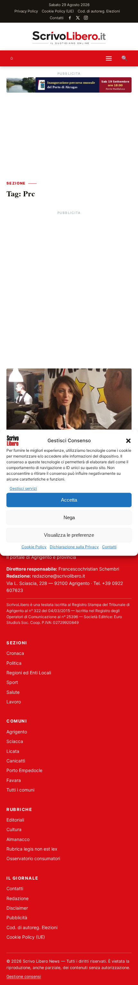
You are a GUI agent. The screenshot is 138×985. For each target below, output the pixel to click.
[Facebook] (69, 17)
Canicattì (15, 760)
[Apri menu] (108, 58)
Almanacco (18, 839)
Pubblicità (16, 917)
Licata (12, 751)
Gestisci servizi (23, 488)
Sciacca (14, 741)
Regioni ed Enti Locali (28, 672)
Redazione (17, 898)
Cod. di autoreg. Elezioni (99, 11)
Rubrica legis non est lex (31, 849)
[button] (128, 440)
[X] (77, 17)
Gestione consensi (23, 976)
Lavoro (13, 701)
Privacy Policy (26, 11)
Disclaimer (17, 908)
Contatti (109, 547)
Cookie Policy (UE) (58, 11)
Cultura (14, 829)
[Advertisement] (69, 285)
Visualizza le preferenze (69, 535)
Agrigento (16, 731)
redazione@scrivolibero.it (58, 576)
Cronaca (15, 653)
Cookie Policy (34, 547)
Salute (13, 692)
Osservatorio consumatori (33, 858)
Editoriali (15, 819)
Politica (14, 663)
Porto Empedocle (24, 770)
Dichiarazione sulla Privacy (74, 547)
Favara (13, 780)
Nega (69, 517)
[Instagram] (85, 17)
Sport (12, 682)
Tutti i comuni (20, 789)
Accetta (69, 500)
